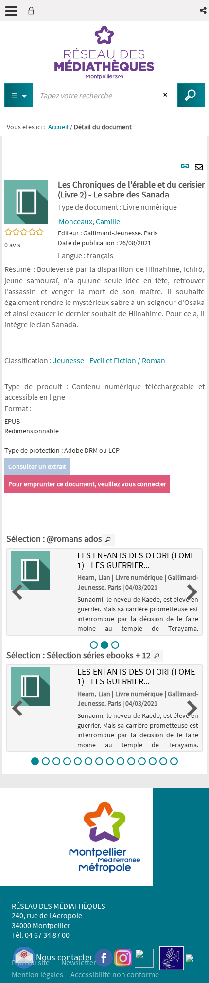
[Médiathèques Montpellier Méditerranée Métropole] (104, 52)
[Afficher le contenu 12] (153, 761)
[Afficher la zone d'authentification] (33, 10)
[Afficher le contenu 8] (110, 761)
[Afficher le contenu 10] (131, 761)
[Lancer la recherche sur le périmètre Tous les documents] (191, 95)
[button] (204, 10)
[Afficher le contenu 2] (46, 761)
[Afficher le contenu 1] (94, 645)
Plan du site (31, 962)
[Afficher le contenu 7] (99, 761)
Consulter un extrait (37, 466)
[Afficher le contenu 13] (163, 761)
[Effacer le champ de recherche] (166, 95)
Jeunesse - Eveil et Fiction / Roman (109, 360)
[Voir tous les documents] (108, 540)
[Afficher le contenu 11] (142, 761)
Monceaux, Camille (89, 221)
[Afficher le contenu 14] (174, 761)
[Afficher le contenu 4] (67, 761)
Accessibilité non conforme (114, 974)
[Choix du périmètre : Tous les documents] (19, 95)
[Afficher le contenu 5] (78, 761)
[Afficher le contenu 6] (88, 761)
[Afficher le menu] (11, 11)
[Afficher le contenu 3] (115, 645)
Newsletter (78, 962)
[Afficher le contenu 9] (120, 761)
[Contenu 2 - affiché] (104, 645)
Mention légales (37, 974)
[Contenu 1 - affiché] (35, 761)
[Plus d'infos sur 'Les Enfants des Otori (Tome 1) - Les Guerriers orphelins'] (40, 570)
